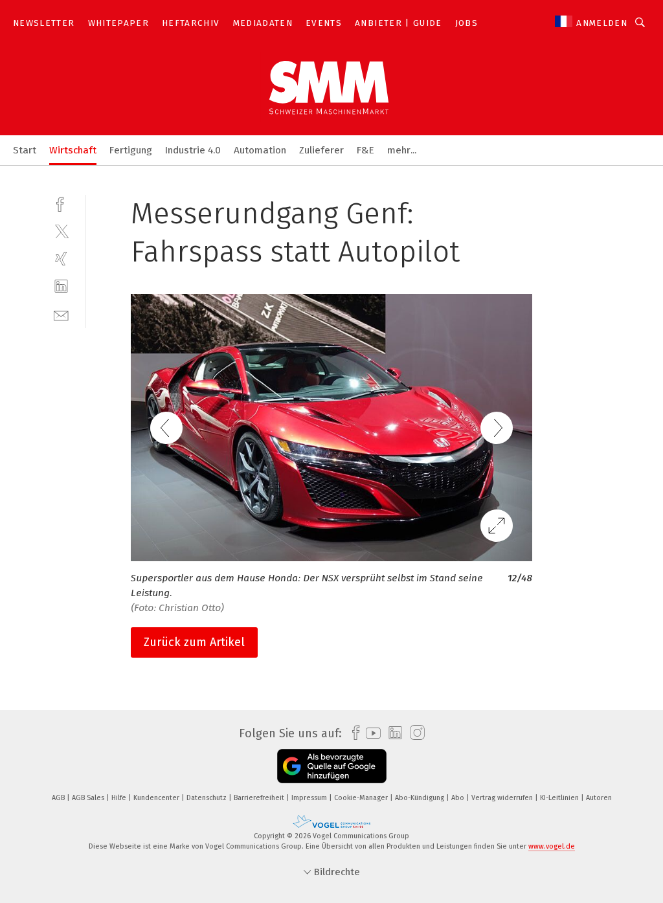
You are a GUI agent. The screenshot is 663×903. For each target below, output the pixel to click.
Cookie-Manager (362, 798)
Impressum (310, 798)
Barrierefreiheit (260, 798)
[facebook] (61, 203)
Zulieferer (321, 150)
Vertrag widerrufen (503, 798)
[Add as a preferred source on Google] (332, 766)
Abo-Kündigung (420, 798)
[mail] (61, 314)
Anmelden (601, 22)
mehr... (401, 150)
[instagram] (414, 733)
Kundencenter (157, 798)
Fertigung (130, 150)
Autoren (599, 798)
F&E (365, 150)
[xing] (61, 259)
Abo (458, 798)
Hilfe (119, 798)
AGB (59, 798)
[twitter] (61, 231)
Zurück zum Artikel (194, 642)
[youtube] (370, 733)
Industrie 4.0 (193, 150)
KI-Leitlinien (560, 798)
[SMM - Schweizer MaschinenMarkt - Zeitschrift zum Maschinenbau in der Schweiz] (24, 149)
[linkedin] (61, 286)
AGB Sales (89, 798)
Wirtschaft (72, 150)
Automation (260, 150)
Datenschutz (207, 798)
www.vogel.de (551, 846)
